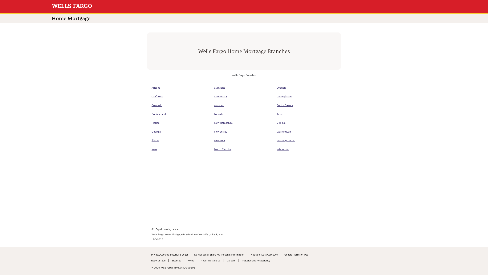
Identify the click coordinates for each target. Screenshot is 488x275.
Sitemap (176, 260)
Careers (231, 260)
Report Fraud (158, 260)
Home (191, 260)
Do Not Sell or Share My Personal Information (219, 254)
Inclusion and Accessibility (256, 260)
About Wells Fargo (210, 260)
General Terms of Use (296, 254)
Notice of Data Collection (264, 254)
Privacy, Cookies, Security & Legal (169, 254)
